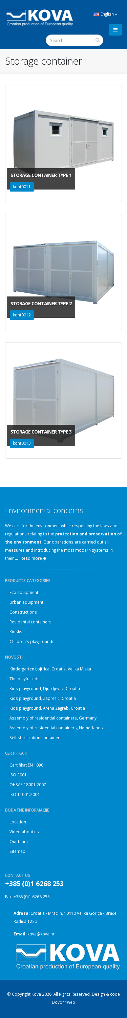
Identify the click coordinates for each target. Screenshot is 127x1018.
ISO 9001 (18, 774)
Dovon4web (63, 1002)
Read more (32, 558)
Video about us (24, 831)
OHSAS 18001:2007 (27, 784)
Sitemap (17, 851)
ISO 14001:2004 (24, 794)
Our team (18, 841)
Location (17, 821)
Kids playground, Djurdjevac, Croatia (44, 688)
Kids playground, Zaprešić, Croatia (42, 698)
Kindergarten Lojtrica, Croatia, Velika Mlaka (50, 668)
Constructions (23, 612)
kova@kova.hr (41, 933)
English (107, 14)
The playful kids (24, 678)
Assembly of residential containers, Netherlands (56, 727)
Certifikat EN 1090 (26, 765)
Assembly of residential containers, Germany (53, 718)
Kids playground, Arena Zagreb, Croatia (47, 708)
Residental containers (30, 621)
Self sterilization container (34, 737)
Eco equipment (23, 592)
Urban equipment (26, 602)
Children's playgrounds (32, 641)
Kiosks (15, 631)
